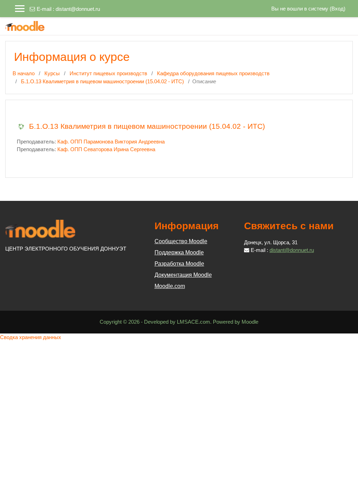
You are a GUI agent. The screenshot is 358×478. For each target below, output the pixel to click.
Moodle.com (170, 286)
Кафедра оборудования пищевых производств (213, 73)
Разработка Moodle (179, 264)
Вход (337, 9)
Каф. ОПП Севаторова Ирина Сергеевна (106, 149)
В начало (24, 73)
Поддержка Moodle (179, 252)
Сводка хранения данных (30, 337)
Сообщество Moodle (181, 241)
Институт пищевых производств (108, 73)
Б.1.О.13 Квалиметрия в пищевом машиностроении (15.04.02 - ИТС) (102, 81)
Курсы (52, 73)
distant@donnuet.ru (78, 9)
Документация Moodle (183, 275)
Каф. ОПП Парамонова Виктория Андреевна (111, 142)
